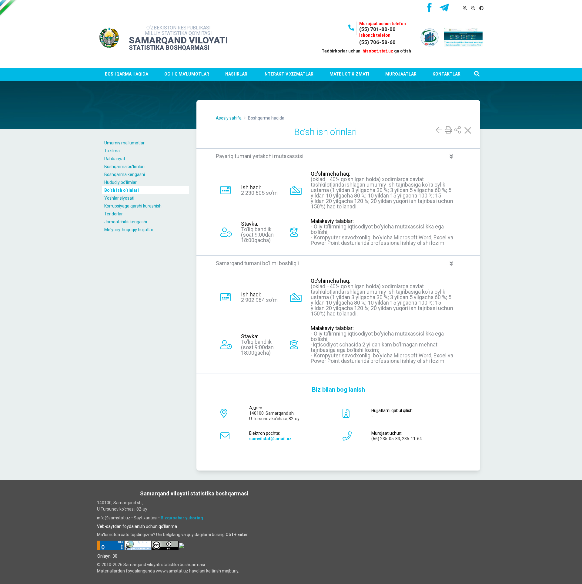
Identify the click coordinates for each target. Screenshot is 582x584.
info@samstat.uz (113, 517)
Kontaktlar (446, 74)
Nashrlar (236, 74)
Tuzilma (112, 150)
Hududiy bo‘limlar (120, 182)
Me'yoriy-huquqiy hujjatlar (128, 229)
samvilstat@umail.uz (270, 438)
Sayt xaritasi (145, 517)
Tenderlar (113, 213)
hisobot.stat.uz (378, 51)
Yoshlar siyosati (119, 198)
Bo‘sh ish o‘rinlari (121, 190)
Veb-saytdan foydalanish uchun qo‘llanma (137, 526)
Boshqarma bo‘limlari (124, 166)
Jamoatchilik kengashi (125, 221)
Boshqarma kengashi (124, 174)
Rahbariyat (114, 158)
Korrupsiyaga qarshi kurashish (133, 206)
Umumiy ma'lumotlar (124, 142)
